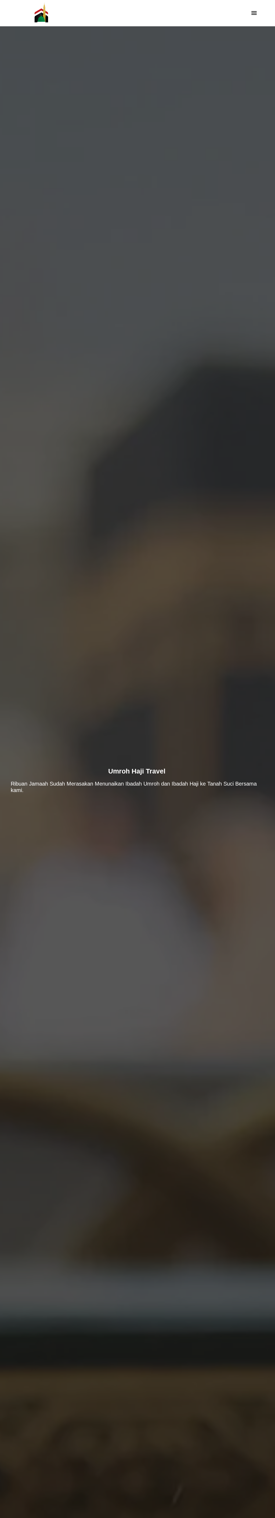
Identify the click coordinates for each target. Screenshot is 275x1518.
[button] (254, 13)
